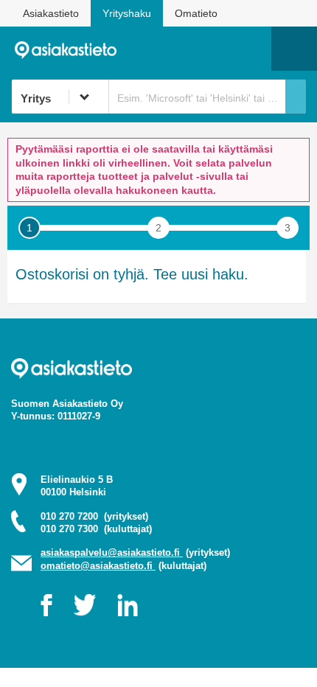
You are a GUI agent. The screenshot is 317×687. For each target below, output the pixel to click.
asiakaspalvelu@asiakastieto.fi (112, 552)
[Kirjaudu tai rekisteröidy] (252, 48)
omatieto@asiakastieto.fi (98, 565)
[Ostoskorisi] (184, 48)
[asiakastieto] (71, 48)
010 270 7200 (94, 516)
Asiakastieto (51, 13)
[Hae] (295, 97)
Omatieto (196, 13)
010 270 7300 (96, 528)
